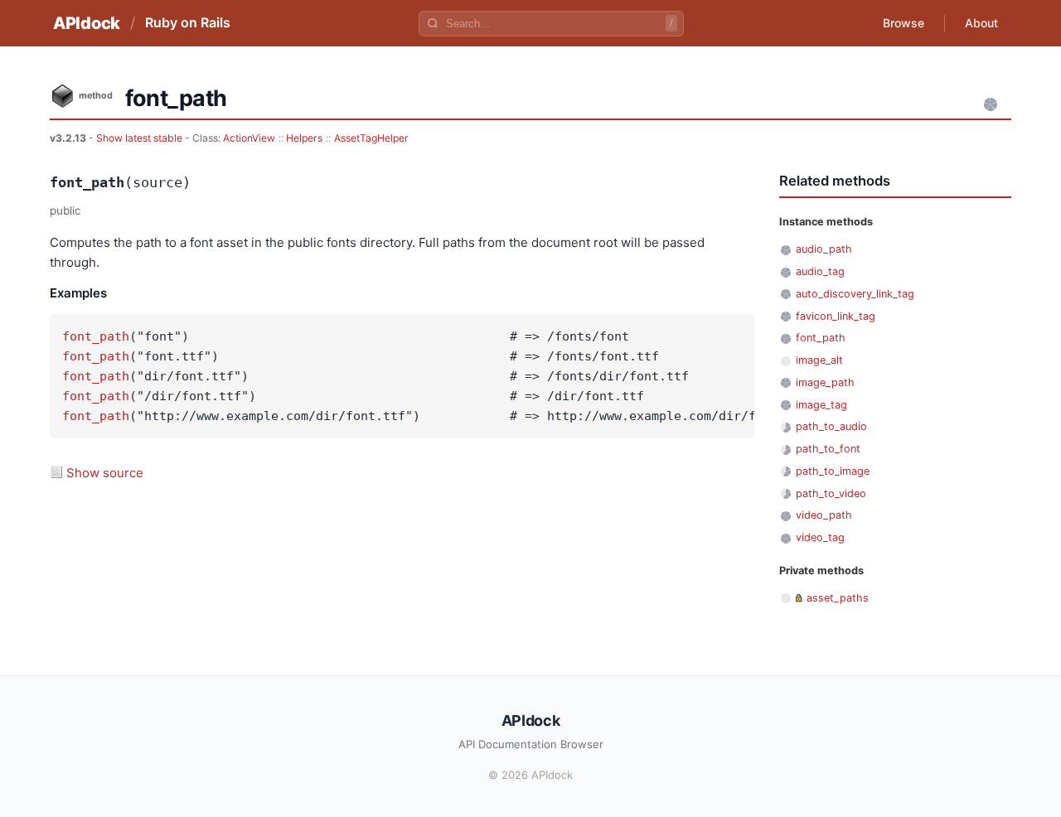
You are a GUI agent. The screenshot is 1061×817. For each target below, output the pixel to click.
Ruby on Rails (187, 22)
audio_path (824, 249)
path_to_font (828, 448)
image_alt (819, 360)
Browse (903, 23)
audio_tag (820, 271)
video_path (824, 515)
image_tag (821, 405)
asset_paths (838, 598)
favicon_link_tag (835, 316)
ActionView (249, 138)
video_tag (820, 537)
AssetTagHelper (371, 138)
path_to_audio (831, 426)
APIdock (86, 23)
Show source (104, 473)
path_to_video (831, 493)
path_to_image (833, 471)
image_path (825, 382)
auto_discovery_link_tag (855, 294)
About (981, 23)
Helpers (304, 138)
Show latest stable (140, 138)
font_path (95, 336)
